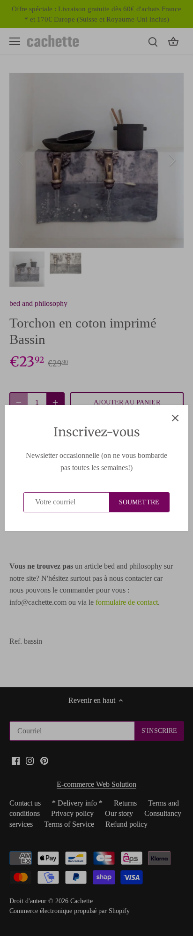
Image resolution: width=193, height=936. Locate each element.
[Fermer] (175, 418)
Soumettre (139, 502)
